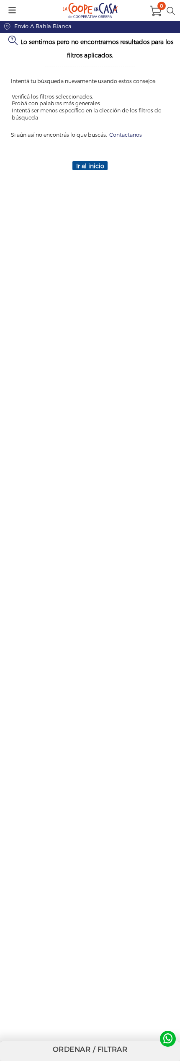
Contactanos (125, 134)
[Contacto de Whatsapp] (168, 1038)
